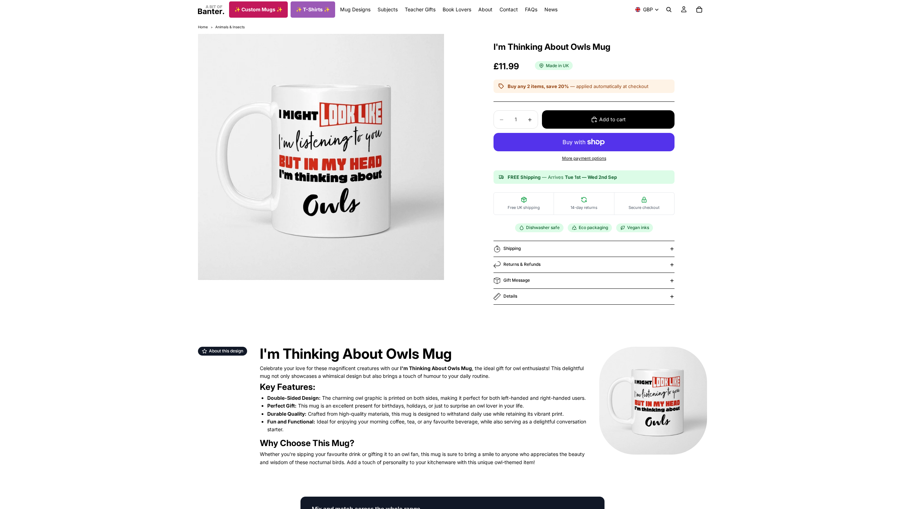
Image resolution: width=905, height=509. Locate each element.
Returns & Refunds (522, 264)
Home (203, 27)
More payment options (584, 158)
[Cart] (699, 9)
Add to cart (612, 119)
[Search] (669, 9)
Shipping (512, 248)
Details (510, 296)
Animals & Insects (230, 27)
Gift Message (516, 280)
